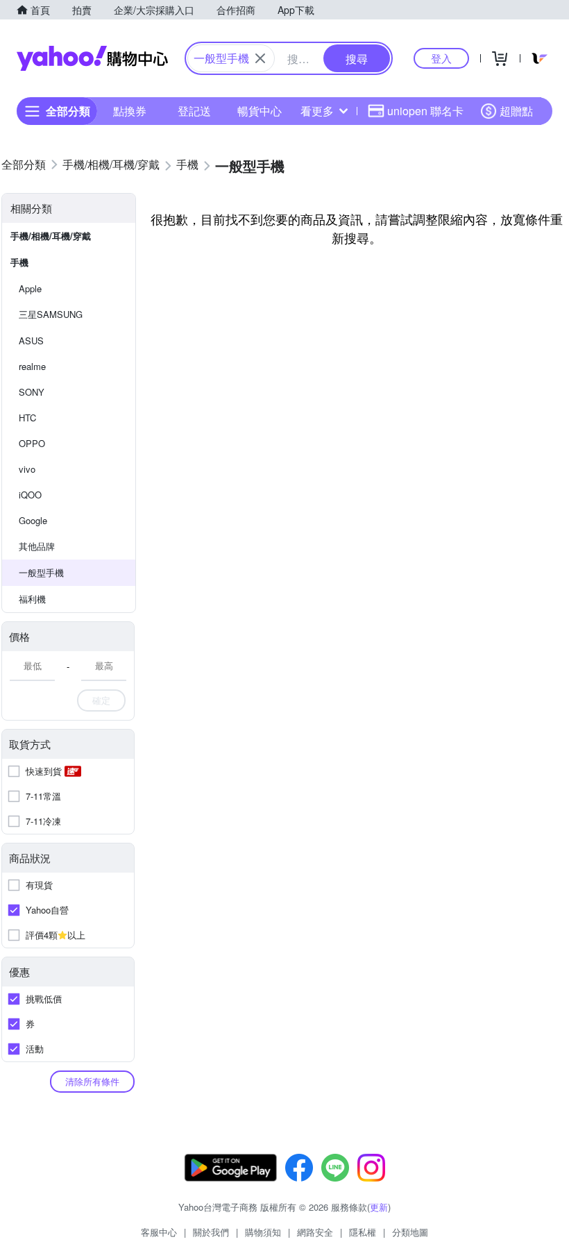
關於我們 (211, 1231)
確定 (101, 700)
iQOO (30, 494)
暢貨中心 (259, 111)
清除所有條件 (92, 1081)
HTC (27, 417)
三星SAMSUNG (51, 314)
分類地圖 (410, 1231)
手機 (19, 262)
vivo (27, 469)
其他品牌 (37, 546)
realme (32, 366)
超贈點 (516, 111)
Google (33, 520)
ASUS (31, 340)
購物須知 (263, 1231)
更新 (379, 1206)
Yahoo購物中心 (92, 58)
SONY (31, 391)
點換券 (129, 111)
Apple (30, 288)
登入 (441, 58)
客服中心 (159, 1231)
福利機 (32, 598)
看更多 (317, 111)
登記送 (194, 111)
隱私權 (362, 1231)
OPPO (32, 443)
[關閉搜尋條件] (260, 58)
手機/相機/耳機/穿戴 (50, 235)
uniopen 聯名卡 (425, 111)
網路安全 (315, 1231)
